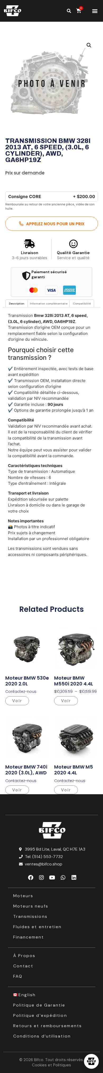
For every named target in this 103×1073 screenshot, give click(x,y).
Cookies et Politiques (51, 1065)
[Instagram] (41, 877)
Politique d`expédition (40, 1015)
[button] (95, 11)
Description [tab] (16, 303)
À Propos (24, 955)
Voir (17, 700)
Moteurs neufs (30, 906)
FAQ (17, 976)
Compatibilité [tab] (82, 303)
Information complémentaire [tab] (48, 303)
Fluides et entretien (37, 927)
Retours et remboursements (47, 1026)
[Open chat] (91, 1061)
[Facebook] (30, 877)
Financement (28, 937)
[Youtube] (52, 877)
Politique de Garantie (39, 1005)
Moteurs (23, 896)
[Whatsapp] (63, 877)
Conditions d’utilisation (42, 1036)
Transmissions (30, 916)
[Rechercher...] (69, 11)
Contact (23, 966)
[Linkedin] (74, 877)
